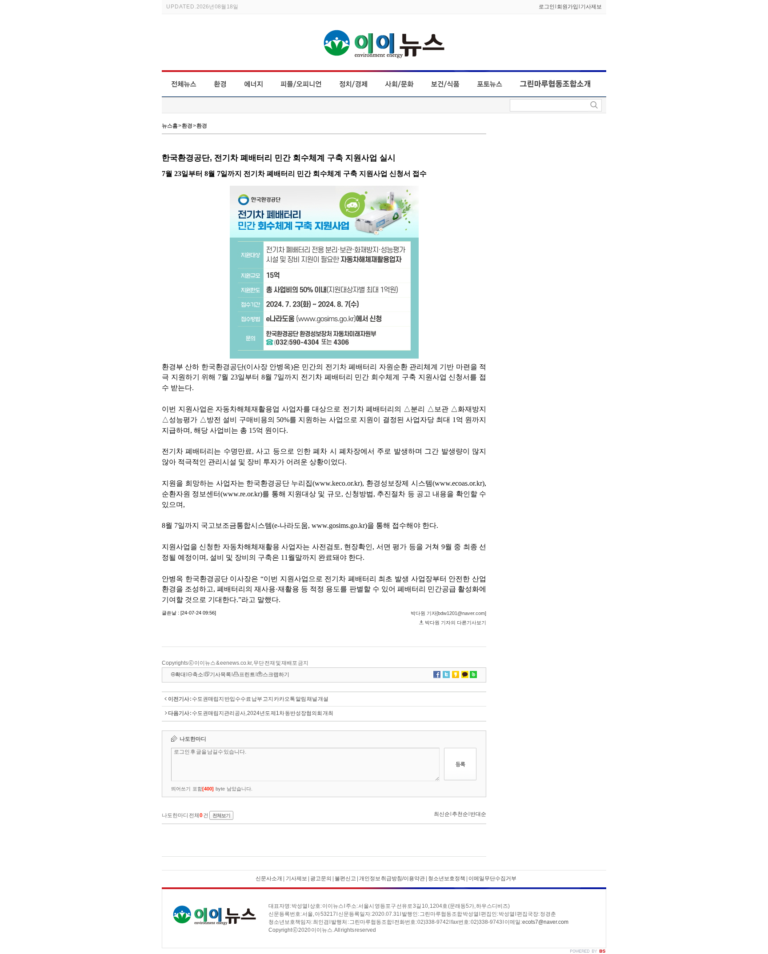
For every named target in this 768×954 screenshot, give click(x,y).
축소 (197, 674)
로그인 (547, 7)
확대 (180, 674)
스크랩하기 (276, 674)
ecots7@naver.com (545, 922)
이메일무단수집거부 (492, 878)
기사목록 (220, 674)
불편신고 (345, 878)
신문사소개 (269, 878)
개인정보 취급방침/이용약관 (392, 878)
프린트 (247, 674)
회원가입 (567, 7)
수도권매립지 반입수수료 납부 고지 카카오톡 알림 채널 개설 (260, 699)
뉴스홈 (170, 126)
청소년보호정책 (446, 878)
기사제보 (591, 7)
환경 (187, 126)
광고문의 (321, 878)
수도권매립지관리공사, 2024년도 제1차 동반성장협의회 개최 (262, 713)
